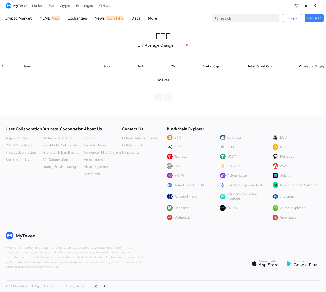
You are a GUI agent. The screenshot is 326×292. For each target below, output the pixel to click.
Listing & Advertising (59, 166)
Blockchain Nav (17, 159)
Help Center (131, 152)
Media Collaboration (58, 138)
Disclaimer (92, 174)
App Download (17, 138)
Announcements (97, 159)
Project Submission (21, 152)
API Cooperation (55, 159)
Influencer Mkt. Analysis (102, 152)
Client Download (19, 145)
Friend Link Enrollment (60, 152)
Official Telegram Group (140, 138)
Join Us (90, 138)
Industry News (95, 145)
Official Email (132, 145)
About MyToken (96, 166)
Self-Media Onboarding (60, 145)
